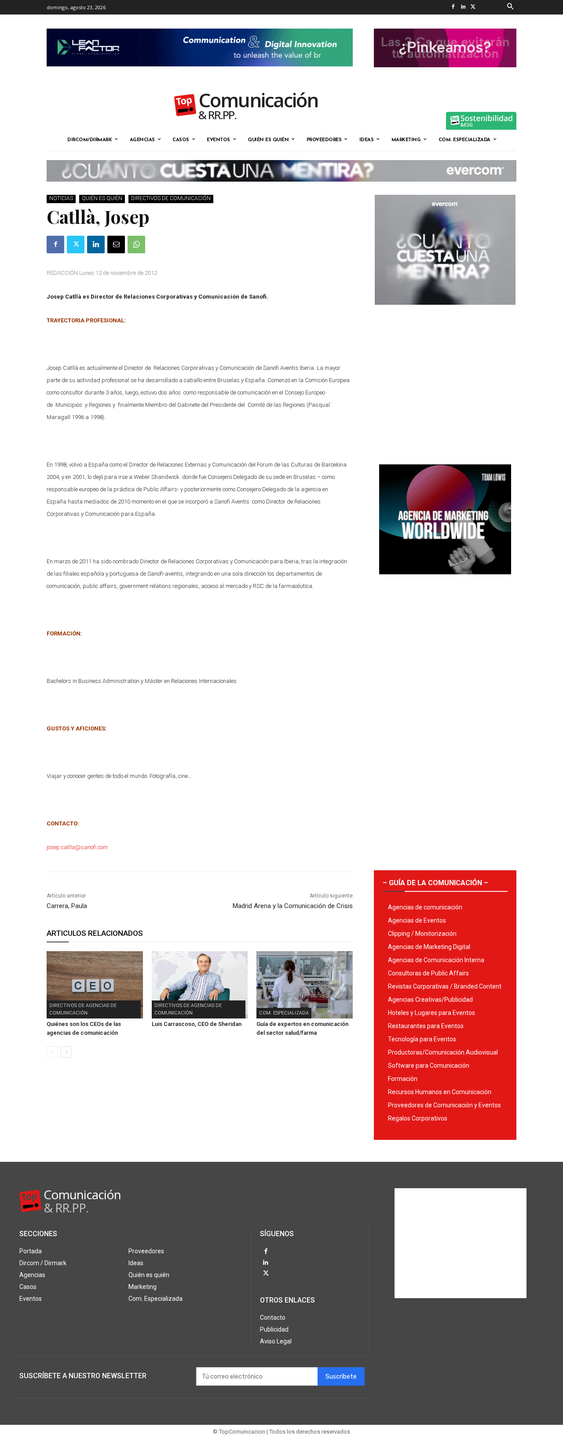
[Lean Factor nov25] (200, 73)
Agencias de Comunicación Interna (436, 960)
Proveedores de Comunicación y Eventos (444, 1105)
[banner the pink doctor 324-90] (445, 74)
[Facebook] (453, 7)
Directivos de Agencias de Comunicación (83, 1009)
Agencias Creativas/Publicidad (430, 999)
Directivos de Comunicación (171, 198)
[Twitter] (473, 7)
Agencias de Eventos (417, 920)
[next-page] (66, 1052)
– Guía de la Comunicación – (435, 883)
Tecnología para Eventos (422, 1039)
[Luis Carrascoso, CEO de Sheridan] (200, 984)
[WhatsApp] (136, 244)
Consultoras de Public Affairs (428, 973)
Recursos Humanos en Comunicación (439, 1091)
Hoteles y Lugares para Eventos (431, 1012)
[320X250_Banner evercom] (445, 312)
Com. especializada (284, 1013)
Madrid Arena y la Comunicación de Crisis (293, 906)
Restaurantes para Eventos (426, 1025)
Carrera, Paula (67, 906)
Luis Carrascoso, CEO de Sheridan (196, 1024)
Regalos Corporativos (417, 1118)
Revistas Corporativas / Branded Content (444, 986)
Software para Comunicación (428, 1065)
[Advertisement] (445, 381)
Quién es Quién (102, 198)
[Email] (116, 244)
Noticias (61, 198)
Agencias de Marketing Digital (429, 946)
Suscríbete (341, 1376)
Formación (402, 1078)
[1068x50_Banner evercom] (281, 189)
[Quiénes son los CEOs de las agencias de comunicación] (95, 984)
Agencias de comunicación (425, 907)
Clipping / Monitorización (422, 933)
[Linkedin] (463, 7)
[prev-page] (52, 1052)
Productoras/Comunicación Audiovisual (443, 1052)
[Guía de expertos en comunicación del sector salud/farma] (304, 984)
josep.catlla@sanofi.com (77, 847)
